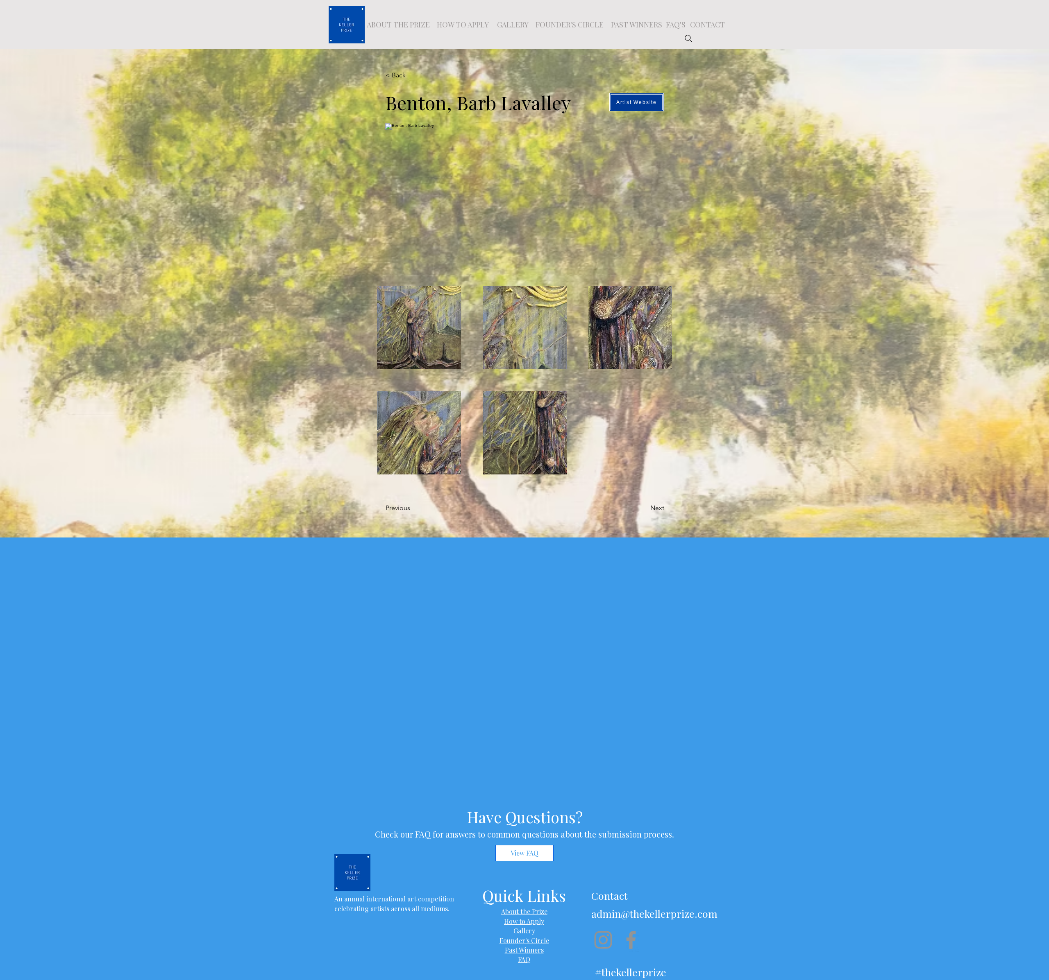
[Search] (688, 38)
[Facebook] (631, 940)
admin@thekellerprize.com (654, 913)
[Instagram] (603, 940)
